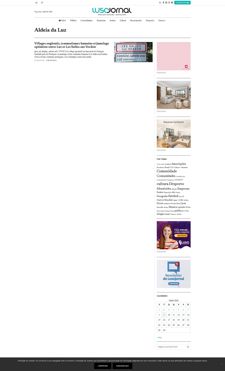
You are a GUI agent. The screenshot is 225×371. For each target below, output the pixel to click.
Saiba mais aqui (122, 366)
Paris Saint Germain (163, 211)
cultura (162, 184)
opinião (182, 207)
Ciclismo (177, 168)
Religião (160, 214)
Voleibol (179, 214)
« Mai (159, 337)
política (178, 211)
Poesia (172, 211)
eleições (174, 189)
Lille (181, 200)
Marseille (160, 207)
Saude (167, 214)
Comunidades (51, 60)
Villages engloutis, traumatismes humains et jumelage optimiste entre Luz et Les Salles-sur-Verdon (71, 45)
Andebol (168, 164)
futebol (173, 196)
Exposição (167, 192)
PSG (187, 211)
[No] (221, 364)
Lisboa (186, 200)
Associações (178, 164)
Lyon (183, 203)
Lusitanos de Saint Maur (172, 203)
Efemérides (164, 188)
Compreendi (103, 366)
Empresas (183, 188)
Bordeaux (160, 167)
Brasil (167, 168)
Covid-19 (179, 180)
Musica (173, 207)
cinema (184, 167)
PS (184, 211)
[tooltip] (163, 2)
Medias (166, 207)
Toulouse (173, 214)
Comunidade (167, 171)
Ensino (160, 192)
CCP (171, 167)
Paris (188, 207)
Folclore (178, 192)
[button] (188, 346)
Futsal (181, 196)
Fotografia (162, 196)
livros (160, 203)
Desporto (176, 184)
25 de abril (160, 164)
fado (173, 192)
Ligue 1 (176, 200)
